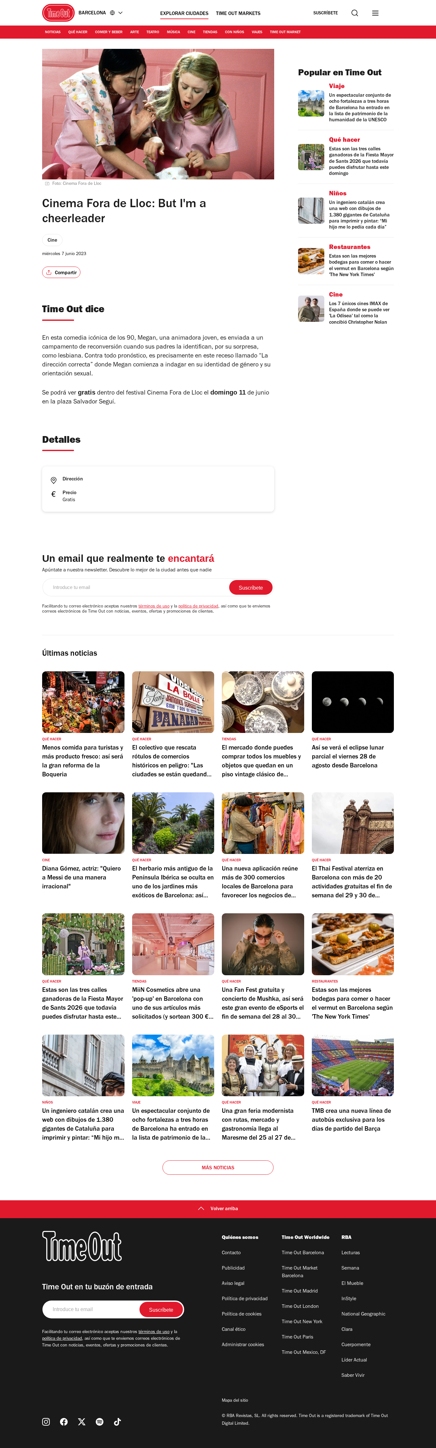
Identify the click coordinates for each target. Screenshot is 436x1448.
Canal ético (233, 1329)
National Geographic (363, 1314)
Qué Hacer (77, 32)
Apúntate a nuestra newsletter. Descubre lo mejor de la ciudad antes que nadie (127, 570)
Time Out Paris (297, 1337)
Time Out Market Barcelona (300, 1272)
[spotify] (99, 1422)
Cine (191, 32)
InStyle (349, 1299)
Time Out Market (285, 32)
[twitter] (82, 1422)
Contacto (231, 1253)
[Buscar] (355, 13)
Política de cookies (241, 1314)
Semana (350, 1268)
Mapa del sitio (235, 1401)
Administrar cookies (243, 1345)
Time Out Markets (238, 14)
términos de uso (154, 607)
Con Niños (234, 32)
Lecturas (351, 1253)
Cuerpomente (356, 1345)
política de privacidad (198, 607)
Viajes (257, 32)
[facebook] (64, 1422)
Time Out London (300, 1306)
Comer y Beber (109, 32)
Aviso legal (233, 1283)
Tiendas (210, 32)
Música (173, 32)
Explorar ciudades (184, 14)
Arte (134, 32)
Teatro (153, 32)
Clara (347, 1329)
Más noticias (218, 1168)
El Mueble (352, 1283)
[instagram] (46, 1422)
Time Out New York (302, 1322)
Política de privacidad (245, 1299)
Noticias (53, 32)
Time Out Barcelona (303, 1253)
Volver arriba (224, 1209)
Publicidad (233, 1268)
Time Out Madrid (300, 1291)
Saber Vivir (353, 1375)
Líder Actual (354, 1360)
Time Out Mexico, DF (304, 1352)
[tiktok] (117, 1422)
